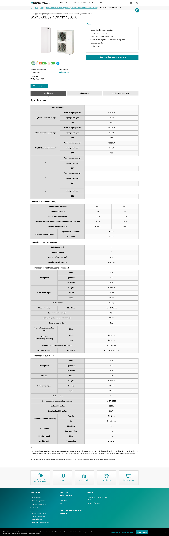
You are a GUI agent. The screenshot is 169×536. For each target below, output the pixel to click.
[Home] (32, 8)
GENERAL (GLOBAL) (94, 503)
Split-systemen (36, 497)
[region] (84, 532)
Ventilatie (35, 507)
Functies (91, 24)
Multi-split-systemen (38, 501)
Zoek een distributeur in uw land (113, 57)
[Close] (166, 532)
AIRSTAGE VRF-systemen (39, 504)
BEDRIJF (90, 493)
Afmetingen (84, 93)
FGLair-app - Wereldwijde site (41, 522)
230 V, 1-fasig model (39, 86)
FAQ (61, 504)
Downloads (63, 500)
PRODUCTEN (35, 493)
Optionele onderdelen (120, 93)
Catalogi (62, 72)
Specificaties (48, 93)
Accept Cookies (142, 532)
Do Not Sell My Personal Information (122, 532)
